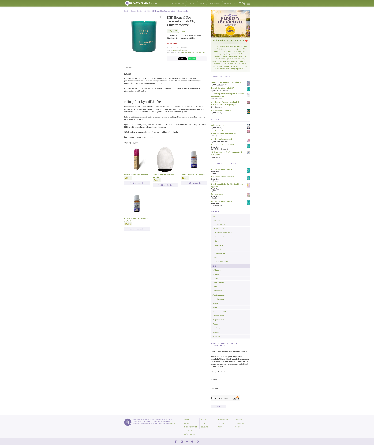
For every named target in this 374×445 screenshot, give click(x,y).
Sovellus (191, 3)
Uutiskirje (222, 423)
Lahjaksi (216, 274)
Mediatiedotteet (190, 427)
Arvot (203, 420)
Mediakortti (239, 423)
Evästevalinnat (190, 434)
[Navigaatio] (248, 3)
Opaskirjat (219, 245)
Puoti (220, 427)
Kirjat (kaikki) (218, 229)
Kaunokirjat (219, 237)
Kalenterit (217, 220)
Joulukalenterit (221, 224)
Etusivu (126, 11)
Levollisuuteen (182, 50)
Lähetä (193, 59)
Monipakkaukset (219, 295)
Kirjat (217, 241)
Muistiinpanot (218, 299)
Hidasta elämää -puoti (138, 11)
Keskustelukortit (221, 262)
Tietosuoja (188, 430)
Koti (148, 11)
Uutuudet (216, 332)
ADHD (215, 216)
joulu (193, 52)
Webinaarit (217, 336)
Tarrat (215, 324)
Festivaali (238, 420)
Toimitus (238, 427)
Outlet (215, 307)
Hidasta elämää (146, 3)
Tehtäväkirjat (220, 253)
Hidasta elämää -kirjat (223, 233)
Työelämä (216, 328)
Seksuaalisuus (218, 316)
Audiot (187, 420)
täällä (172, 424)
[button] (160, 17)
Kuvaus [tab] (129, 68)
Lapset (215, 278)
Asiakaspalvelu (178, 3)
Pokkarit (218, 249)
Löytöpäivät (217, 291)
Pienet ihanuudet (219, 312)
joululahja (198, 52)
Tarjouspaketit (218, 320)
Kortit (215, 258)
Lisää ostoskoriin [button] (137, 183)
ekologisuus (186, 52)
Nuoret (215, 303)
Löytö (215, 287)
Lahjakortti (217, 270)
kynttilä (205, 52)
